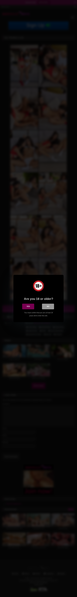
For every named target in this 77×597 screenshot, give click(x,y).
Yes (28, 306)
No (48, 306)
